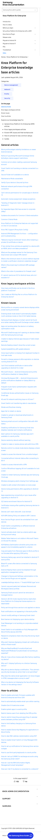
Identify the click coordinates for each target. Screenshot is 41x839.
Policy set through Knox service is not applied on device (20, 607)
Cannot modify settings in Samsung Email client (18, 615)
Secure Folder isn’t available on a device (15, 175)
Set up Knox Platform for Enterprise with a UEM (17, 31)
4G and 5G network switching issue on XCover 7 (17, 399)
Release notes (7, 37)
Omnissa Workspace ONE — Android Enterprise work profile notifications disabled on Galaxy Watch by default (19, 380)
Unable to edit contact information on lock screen (18, 485)
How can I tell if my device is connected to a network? (19, 769)
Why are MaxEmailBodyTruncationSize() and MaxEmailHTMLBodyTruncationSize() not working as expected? (19, 650)
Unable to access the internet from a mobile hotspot (19, 454)
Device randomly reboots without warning (15, 440)
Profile (6, 94)
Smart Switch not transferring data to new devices (18, 403)
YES (17, 781)
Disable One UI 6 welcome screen (12, 705)
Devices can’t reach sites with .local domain (16, 512)
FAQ (4, 47)
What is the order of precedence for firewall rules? (18, 271)
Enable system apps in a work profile (14, 709)
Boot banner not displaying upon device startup (17, 619)
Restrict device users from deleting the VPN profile (19, 713)
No (26, 781)
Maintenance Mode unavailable (12, 178)
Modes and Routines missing (11, 407)
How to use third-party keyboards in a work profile (18, 752)
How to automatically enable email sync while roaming (20, 701)
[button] (15, 789)
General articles (6, 107)
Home (3, 57)
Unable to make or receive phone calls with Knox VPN (19, 444)
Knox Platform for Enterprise (17, 57)
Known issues (5, 113)
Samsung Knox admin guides (12, 10)
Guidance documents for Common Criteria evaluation (19, 215)
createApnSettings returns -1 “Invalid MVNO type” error (20, 582)
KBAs (4, 53)
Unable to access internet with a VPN (14, 464)
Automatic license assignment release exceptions (18, 199)
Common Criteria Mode (9, 219)
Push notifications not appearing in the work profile (19, 611)
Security (7, 98)
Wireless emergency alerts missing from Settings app (19, 481)
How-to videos (7, 25)
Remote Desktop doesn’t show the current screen (18, 345)
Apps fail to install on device (11, 411)
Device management (11, 85)
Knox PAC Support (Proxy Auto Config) (14, 230)
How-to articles (6, 116)
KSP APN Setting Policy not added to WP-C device (18, 516)
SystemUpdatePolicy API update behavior (15, 349)
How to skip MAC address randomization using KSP (19, 736)
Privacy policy (6, 835)
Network (7, 89)
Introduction (7, 22)
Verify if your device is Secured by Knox (14, 182)
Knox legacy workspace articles (10, 110)
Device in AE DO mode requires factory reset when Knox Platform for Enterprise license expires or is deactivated (18, 601)
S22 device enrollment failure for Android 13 (16, 501)
